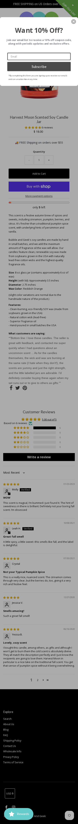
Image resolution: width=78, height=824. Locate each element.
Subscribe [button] (39, 67)
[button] (73, 21)
